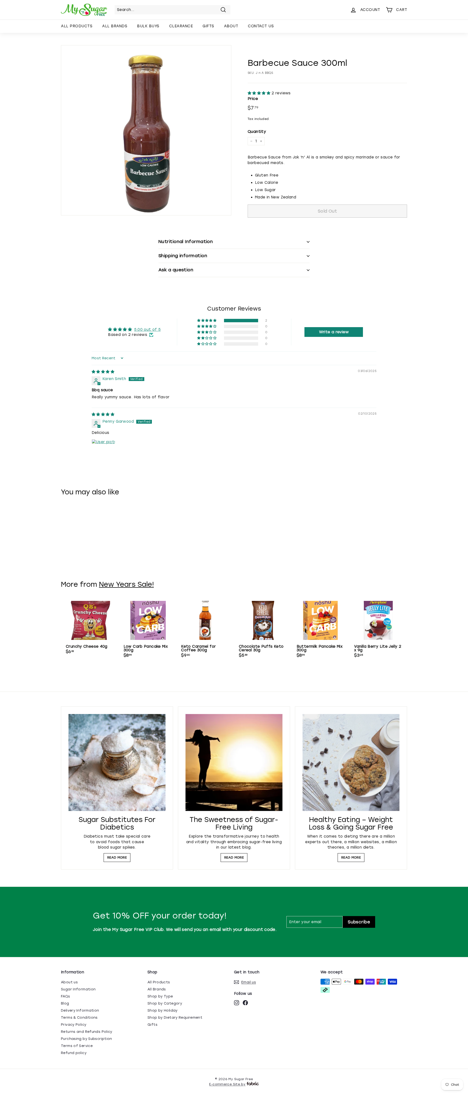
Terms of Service (77, 1046)
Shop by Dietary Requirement (174, 1018)
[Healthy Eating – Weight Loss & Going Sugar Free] (351, 762)
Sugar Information (78, 989)
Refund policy (74, 1053)
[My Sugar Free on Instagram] (236, 1003)
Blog (65, 1003)
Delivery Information (80, 1010)
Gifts (208, 26)
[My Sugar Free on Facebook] (245, 1003)
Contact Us (261, 26)
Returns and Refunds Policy (86, 1032)
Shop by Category (164, 1003)
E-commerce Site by (227, 1084)
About (231, 26)
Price (253, 98)
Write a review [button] (334, 332)
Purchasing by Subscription (86, 1039)
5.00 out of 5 (147, 329)
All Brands (114, 26)
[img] (103, 372)
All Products (76, 26)
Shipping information (182, 255)
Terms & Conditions (79, 1018)
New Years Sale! (126, 584)
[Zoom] (146, 130)
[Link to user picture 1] (103, 451)
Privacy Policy (73, 1025)
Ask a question (175, 270)
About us (69, 982)
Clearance (181, 26)
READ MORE (117, 857)
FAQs (65, 996)
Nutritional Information (185, 241)
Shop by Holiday (162, 1010)
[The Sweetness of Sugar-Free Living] (234, 762)
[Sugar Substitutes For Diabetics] (117, 762)
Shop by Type (160, 996)
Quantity (257, 131)
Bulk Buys (148, 26)
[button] (260, 93)
